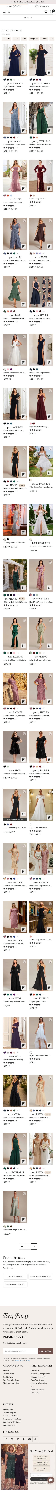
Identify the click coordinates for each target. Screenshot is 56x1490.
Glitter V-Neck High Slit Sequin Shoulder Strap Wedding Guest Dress (15, 602)
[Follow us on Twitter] (12, 1439)
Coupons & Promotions (12, 1419)
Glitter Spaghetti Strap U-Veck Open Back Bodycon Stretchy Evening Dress (40, 940)
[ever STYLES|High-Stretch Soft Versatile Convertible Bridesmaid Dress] (41, 292)
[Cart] (51, 12)
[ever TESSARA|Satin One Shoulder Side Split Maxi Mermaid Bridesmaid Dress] (15, 633)
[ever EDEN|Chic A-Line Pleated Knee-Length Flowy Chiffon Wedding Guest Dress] (41, 234)
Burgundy (34, 39)
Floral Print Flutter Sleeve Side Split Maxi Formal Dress (40, 602)
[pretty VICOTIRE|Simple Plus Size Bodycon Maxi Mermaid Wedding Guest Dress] (41, 60)
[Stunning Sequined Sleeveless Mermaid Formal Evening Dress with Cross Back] (15, 520)
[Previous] (22, 1246)
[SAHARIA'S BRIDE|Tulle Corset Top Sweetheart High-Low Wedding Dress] (41, 461)
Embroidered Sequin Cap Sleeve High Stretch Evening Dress (39, 1117)
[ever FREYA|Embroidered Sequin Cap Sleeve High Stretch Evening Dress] (41, 1091)
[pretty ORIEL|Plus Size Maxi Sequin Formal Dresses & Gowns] (15, 118)
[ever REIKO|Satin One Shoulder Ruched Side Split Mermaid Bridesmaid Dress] (41, 633)
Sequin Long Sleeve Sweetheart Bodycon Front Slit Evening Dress (39, 199)
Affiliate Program (9, 1425)
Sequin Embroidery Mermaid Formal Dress (14, 716)
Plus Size (6, 39)
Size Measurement (38, 1389)
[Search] (9, 12)
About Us (6, 1371)
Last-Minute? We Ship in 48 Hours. (28, 2)
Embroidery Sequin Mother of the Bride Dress (40, 886)
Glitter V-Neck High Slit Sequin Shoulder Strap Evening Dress (15, 488)
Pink (24, 39)
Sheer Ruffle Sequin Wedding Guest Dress (14, 774)
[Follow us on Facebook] (6, 1439)
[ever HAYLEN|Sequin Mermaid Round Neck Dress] (15, 859)
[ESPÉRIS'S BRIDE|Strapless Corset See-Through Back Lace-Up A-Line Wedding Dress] (41, 520)
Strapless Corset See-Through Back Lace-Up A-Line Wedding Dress (40, 546)
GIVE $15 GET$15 (10, 1416)
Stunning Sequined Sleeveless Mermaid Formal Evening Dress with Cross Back (15, 543)
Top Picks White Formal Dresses (38, 828)
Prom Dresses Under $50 (15, 1284)
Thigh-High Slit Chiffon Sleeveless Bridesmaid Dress (40, 1002)
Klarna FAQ (35, 1393)
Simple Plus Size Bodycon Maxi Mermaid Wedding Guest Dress (39, 87)
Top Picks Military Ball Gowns (15, 828)
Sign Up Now (45, 1351)
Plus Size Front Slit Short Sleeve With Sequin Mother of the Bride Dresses (15, 430)
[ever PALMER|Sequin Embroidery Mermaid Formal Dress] (15, 689)
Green (44, 39)
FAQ (32, 1386)
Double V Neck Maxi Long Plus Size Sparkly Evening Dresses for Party (40, 144)
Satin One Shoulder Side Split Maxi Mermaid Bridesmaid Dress (15, 660)
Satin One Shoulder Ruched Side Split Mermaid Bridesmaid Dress (39, 660)
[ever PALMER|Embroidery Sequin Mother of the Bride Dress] (41, 859)
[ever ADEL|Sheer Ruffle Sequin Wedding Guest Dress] (15, 747)
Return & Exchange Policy (40, 1374)
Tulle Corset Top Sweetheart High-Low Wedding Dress (40, 487)
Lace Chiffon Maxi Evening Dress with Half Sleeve (13, 1060)
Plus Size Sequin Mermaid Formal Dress (39, 716)
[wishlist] (46, 11)
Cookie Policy (8, 1377)
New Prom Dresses (15, 1276)
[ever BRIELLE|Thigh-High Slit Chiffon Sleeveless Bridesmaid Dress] (41, 975)
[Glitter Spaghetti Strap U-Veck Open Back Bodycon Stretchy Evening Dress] (41, 917)
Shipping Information (38, 1377)
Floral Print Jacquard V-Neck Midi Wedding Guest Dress (14, 1230)
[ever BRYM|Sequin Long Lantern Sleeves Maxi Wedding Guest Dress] (15, 975)
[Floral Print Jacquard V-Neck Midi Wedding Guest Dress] (15, 1207)
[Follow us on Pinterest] (24, 1439)
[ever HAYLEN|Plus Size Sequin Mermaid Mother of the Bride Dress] (15, 917)
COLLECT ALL (41, 1479)
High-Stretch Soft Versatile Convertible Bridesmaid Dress (40, 318)
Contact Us (35, 1371)
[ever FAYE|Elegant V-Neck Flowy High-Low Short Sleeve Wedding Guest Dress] (15, 292)
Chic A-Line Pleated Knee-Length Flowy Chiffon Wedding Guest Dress (39, 260)
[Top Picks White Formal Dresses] (41, 805)
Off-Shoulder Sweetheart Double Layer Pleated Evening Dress (15, 203)
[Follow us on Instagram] (18, 1439)
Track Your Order (37, 1380)
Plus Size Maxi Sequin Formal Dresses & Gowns (14, 145)
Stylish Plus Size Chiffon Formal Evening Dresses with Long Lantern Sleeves (14, 87)
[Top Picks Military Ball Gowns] (15, 805)
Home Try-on (8, 1409)
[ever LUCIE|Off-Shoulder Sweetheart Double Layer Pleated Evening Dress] (15, 176)
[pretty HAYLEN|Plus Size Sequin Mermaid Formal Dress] (41, 689)
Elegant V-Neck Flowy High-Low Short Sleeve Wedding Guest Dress (14, 318)
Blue (52, 39)
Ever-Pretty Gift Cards (11, 1422)
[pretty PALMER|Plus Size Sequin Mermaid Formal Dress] (41, 747)
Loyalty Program (9, 1413)
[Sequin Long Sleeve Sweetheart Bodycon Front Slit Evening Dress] (41, 176)
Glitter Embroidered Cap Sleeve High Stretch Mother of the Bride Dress (40, 1175)
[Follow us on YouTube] (29, 1439)
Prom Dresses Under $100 (40, 1276)
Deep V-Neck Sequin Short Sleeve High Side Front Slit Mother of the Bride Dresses (40, 373)
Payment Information (39, 1383)
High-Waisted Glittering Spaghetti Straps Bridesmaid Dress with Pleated (40, 427)
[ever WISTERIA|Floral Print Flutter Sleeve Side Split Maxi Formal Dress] (41, 575)
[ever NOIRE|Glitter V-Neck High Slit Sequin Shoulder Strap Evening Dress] (15, 462)
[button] (24, 46)
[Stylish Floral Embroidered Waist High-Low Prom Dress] (41, 1033)
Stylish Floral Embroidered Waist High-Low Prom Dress (40, 1056)
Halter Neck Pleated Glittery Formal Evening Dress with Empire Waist (14, 1175)
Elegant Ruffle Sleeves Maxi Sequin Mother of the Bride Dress (14, 1117)
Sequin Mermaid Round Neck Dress (14, 886)
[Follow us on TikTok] (35, 1439)
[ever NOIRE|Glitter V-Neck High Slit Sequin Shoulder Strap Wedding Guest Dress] (15, 575)
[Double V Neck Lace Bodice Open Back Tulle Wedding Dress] (15, 350)
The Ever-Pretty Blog (11, 1383)
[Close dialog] (53, 1445)
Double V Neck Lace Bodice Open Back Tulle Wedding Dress (14, 373)
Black (16, 39)
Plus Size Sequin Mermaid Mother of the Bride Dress (13, 944)
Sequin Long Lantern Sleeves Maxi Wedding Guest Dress (14, 1002)
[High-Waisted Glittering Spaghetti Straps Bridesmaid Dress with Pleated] (41, 404)
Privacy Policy (8, 1374)
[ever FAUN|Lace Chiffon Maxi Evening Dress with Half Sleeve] (15, 1033)
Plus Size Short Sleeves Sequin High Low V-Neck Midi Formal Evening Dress (15, 260)
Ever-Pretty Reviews (11, 1380)
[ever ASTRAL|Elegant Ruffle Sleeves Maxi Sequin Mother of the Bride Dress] (15, 1091)
